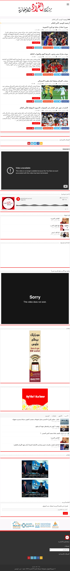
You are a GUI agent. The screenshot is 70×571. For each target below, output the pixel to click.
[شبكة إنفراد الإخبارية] (35, 7)
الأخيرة (66, 416)
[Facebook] (38, 143)
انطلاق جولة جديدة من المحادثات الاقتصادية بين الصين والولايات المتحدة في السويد (35, 475)
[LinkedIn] (32, 143)
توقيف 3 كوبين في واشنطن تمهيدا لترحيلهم (47, 426)
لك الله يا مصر (55, 232)
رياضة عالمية (48, 30)
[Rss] (41, 143)
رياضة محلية (48, 56)
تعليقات (54, 416)
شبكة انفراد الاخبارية (35, 569)
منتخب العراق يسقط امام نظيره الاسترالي (53, 81)
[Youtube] (28, 143)
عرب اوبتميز (18, 569)
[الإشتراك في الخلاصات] (0, 23)
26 (41, 30)
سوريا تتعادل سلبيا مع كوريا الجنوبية (55, 27)
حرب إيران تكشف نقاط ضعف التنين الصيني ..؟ (53, 433)
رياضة (54, 30)
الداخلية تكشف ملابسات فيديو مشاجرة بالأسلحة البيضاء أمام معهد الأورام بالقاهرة (36, 445)
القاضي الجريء (55, 218)
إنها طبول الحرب (54, 225)
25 (41, 110)
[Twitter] (35, 143)
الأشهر (60, 416)
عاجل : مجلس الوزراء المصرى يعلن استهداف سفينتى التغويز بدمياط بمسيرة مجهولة (35, 419)
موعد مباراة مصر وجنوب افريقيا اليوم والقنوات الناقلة (49, 54)
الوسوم (47, 416)
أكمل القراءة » (36, 42)
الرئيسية (65, 19)
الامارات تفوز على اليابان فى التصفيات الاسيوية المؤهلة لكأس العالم (44, 108)
